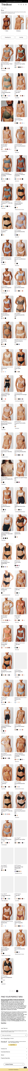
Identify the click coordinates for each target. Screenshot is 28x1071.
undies (24, 12)
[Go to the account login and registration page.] (23, 4)
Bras (5, 8)
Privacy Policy (6, 1038)
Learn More (12, 1044)
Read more (3, 1023)
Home (2, 8)
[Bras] (7, 111)
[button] (14, 1069)
